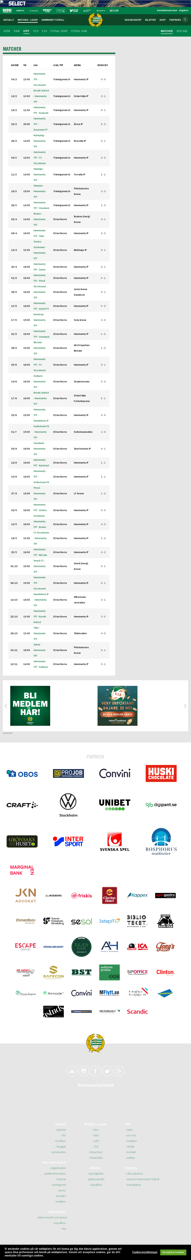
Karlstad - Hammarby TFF (40, 320)
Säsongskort (57, 1211)
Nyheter (61, 1129)
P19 (96, 1141)
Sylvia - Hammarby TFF (40, 650)
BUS (128, 1124)
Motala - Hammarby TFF (40, 348)
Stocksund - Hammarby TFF (40, 292)
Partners (131, 1168)
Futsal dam (96, 1157)
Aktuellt (60, 1124)
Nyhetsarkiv (59, 1152)
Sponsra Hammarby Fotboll (143, 1179)
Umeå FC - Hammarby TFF (40, 566)
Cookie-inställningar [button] (144, 1252)
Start (129, 1129)
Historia (61, 1179)
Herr (96, 1129)
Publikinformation (55, 1173)
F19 (96, 1146)
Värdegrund (59, 1184)
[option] (30, 706)
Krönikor (61, 1141)
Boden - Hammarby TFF (40, 219)
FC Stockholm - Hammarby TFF (41, 538)
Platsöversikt (96, 1179)
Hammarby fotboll (54, 1162)
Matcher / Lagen (95, 1124)
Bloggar (61, 1146)
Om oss (131, 1135)
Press (62, 1190)
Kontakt (61, 1196)
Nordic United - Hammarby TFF (41, 398)
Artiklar (131, 1157)
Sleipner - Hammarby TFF (40, 191)
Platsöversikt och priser (52, 1217)
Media (130, 1146)
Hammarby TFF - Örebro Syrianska (40, 510)
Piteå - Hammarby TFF (40, 493)
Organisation (58, 1168)
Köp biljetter (96, 1173)
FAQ (64, 1228)
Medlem (61, 1201)
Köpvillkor (60, 1223)
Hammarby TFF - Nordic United (40, 617)
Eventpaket (134, 1184)
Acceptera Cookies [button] (173, 1252)
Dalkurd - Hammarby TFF (40, 382)
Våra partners (135, 1173)
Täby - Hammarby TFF (40, 633)
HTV (64, 1135)
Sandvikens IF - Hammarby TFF (41, 600)
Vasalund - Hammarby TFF (40, 449)
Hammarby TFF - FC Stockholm (40, 365)
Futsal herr (96, 1152)
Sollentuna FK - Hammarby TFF (41, 432)
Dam (96, 1135)
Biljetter (95, 1168)
